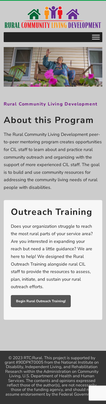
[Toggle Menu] (96, 37)
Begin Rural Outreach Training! (41, 301)
